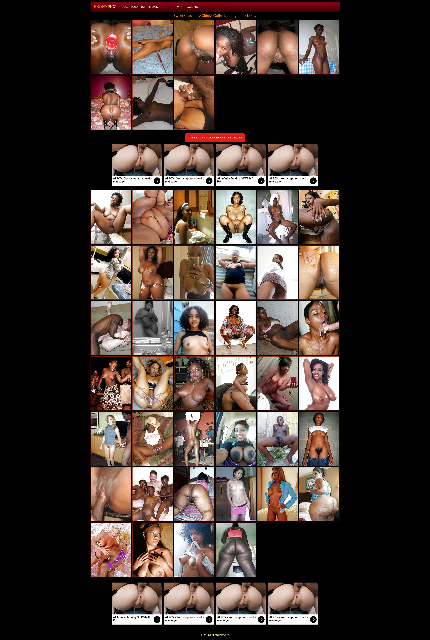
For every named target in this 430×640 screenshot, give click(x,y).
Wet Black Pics (188, 7)
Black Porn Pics (133, 7)
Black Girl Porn (161, 7)
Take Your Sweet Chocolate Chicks (215, 137)
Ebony (105, 6)
